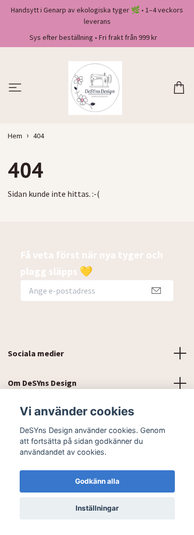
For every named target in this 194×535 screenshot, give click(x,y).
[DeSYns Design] (95, 88)
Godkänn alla (97, 481)
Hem (15, 135)
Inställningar (97, 508)
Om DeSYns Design (42, 383)
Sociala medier (36, 353)
